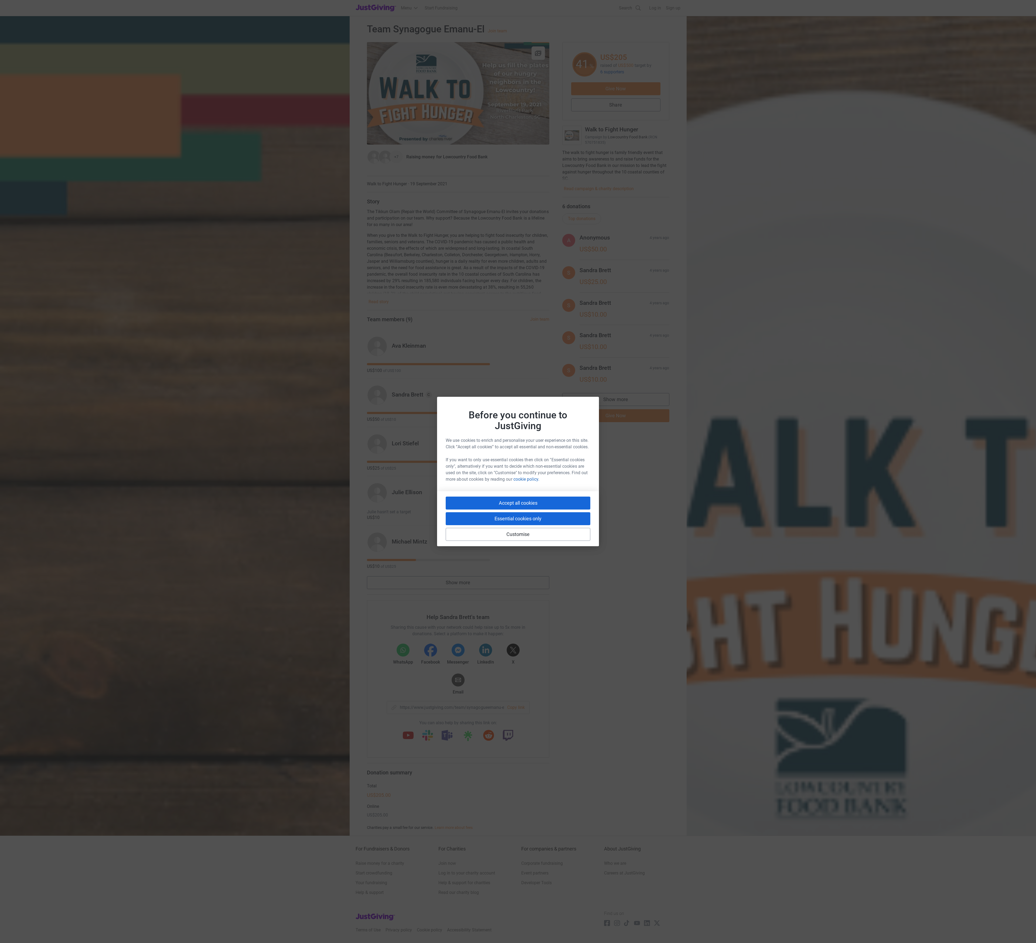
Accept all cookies (518, 503)
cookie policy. (526, 479)
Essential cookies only (518, 518)
